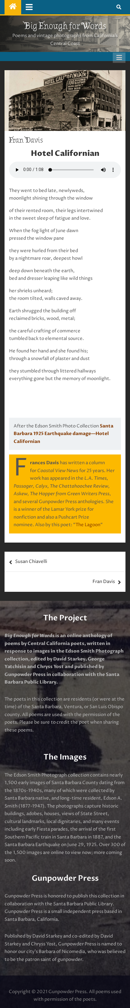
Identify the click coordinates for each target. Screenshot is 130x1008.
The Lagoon (88, 525)
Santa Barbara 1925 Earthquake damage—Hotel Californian (63, 433)
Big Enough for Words (65, 26)
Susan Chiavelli (31, 561)
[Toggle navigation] (29, 7)
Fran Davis (104, 581)
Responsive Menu (119, 58)
